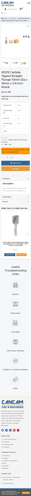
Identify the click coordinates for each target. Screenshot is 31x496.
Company (6, 447)
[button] (3, 233)
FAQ (4, 463)
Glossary (6, 466)
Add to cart (17, 163)
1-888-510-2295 (8, 483)
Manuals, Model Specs (10, 460)
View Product (10, 254)
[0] (19, 9)
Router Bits (13, 18)
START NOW (26, 492)
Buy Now (15, 168)
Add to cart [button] (21, 254)
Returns (5, 468)
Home (5, 18)
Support (6, 458)
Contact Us (6, 455)
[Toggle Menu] (29, 3)
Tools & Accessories (10, 439)
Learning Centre (8, 444)
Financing (6, 442)
